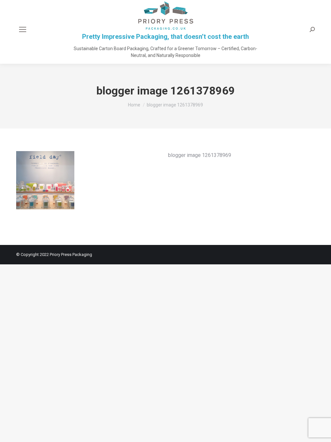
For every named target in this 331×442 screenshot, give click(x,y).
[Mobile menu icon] (22, 29)
